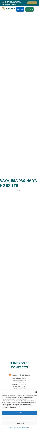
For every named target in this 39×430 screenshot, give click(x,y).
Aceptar (19, 413)
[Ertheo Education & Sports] (8, 9)
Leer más (32, 3)
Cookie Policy (12, 427)
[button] (36, 392)
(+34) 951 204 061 (19, 382)
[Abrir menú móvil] (37, 9)
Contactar (29, 9)
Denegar (19, 418)
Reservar (20, 9)
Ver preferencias (19, 423)
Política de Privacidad (23, 427)
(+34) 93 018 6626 (19, 388)
